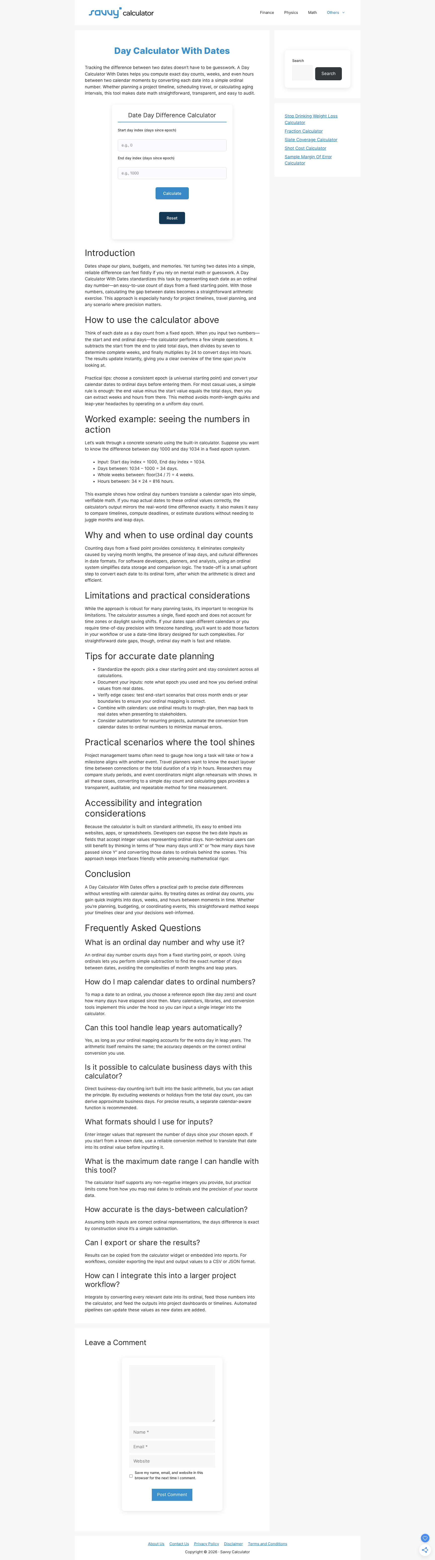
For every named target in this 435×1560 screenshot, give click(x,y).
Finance (267, 12)
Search (298, 60)
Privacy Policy (206, 1543)
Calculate (172, 193)
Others (333, 12)
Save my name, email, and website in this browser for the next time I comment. (169, 1475)
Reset (172, 217)
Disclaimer (233, 1543)
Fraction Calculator (304, 131)
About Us (156, 1543)
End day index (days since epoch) (146, 158)
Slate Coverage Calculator (311, 139)
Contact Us (179, 1543)
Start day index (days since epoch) (147, 130)
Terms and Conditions (267, 1543)
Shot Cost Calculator (305, 148)
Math (312, 12)
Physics (291, 12)
